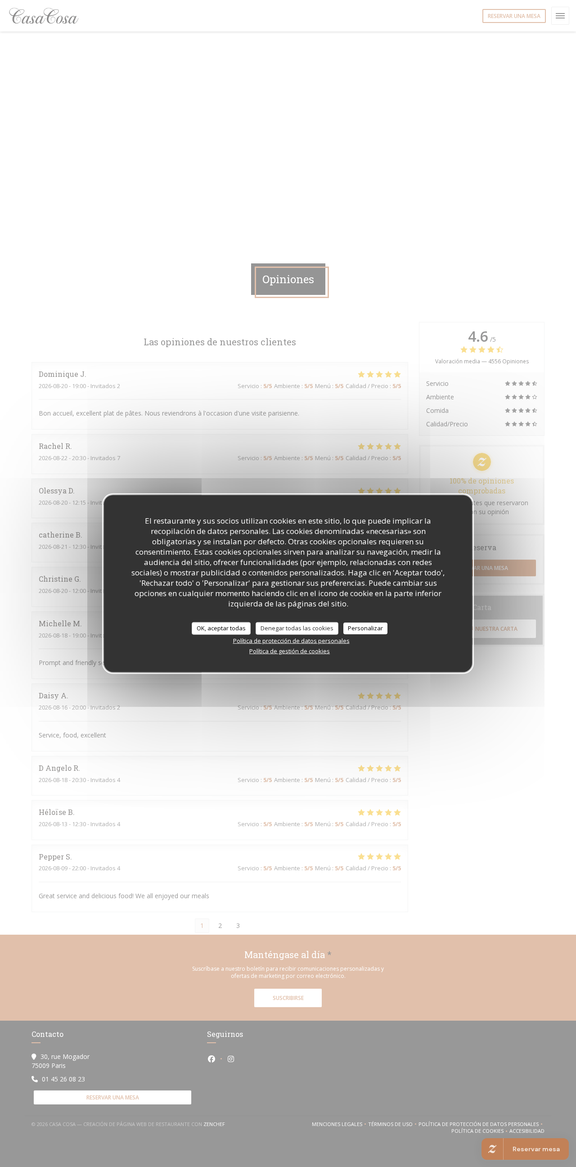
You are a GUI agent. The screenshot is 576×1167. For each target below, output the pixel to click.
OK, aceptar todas (221, 628)
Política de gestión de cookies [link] (289, 651)
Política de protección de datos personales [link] (291, 640)
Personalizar (365, 628)
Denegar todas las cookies (297, 628)
